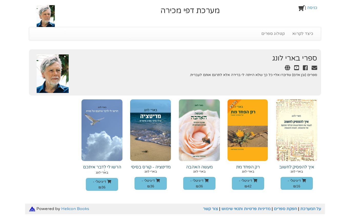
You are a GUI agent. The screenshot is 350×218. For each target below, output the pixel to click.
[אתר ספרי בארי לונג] (286, 69)
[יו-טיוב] (295, 69)
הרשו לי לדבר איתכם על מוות (102, 169)
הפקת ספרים (285, 208)
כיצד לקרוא (302, 33)
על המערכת (310, 208)
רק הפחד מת (248, 167)
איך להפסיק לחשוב (296, 167)
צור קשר (210, 208)
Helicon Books (75, 208)
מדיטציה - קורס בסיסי (151, 167)
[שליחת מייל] (313, 69)
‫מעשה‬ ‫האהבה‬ (199, 167)
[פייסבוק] (304, 69)
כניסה (312, 7)
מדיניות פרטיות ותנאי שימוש (246, 208)
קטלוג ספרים (273, 33)
